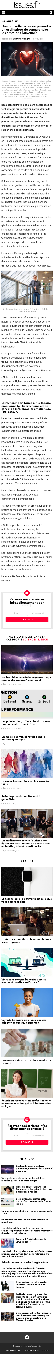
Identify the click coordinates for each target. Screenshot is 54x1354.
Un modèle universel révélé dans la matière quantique (23, 738)
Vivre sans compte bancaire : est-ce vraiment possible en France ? (23, 981)
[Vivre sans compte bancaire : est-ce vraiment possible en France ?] (27, 962)
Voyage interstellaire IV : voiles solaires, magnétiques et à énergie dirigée (23, 1179)
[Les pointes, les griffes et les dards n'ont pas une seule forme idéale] (27, 704)
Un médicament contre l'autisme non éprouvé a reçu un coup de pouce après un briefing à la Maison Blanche (25, 843)
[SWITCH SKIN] (51, 12)
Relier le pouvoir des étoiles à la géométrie (24, 1262)
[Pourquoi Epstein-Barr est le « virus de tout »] (27, 763)
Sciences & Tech (35, 640)
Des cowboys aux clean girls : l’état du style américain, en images (31, 1284)
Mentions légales (32, 1351)
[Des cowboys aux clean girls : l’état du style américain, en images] (7, 1286)
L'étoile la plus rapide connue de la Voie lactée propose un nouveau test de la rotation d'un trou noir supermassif (26, 1254)
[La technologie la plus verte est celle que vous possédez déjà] (27, 881)
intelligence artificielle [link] (39, 165)
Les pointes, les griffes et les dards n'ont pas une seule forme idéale (26, 723)
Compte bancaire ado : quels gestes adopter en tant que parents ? (23, 1021)
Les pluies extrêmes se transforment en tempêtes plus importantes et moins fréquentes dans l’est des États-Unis (27, 1231)
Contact (46, 1351)
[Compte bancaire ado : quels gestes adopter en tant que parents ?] (27, 1002)
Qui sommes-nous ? (13, 1351)
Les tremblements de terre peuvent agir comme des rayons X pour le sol (26, 678)
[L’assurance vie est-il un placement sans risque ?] (27, 1043)
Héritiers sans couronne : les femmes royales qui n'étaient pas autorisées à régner (34, 1189)
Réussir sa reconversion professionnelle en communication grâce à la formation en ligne (26, 1103)
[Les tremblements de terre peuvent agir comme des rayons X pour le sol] (27, 659)
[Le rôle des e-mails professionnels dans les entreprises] (27, 921)
